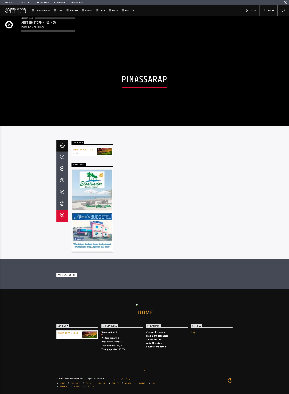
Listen (252, 10)
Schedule (75, 383)
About (128, 383)
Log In (115, 10)
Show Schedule (42, 10)
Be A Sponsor (43, 2)
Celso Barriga (126, 379)
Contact (141, 383)
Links (102, 10)
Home (62, 383)
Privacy (63, 386)
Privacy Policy (77, 2)
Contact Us (25, 2)
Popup (271, 10)
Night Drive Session (83, 150)
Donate (89, 10)
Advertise (60, 2)
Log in (194, 332)
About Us (9, 2)
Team (59, 10)
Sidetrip (74, 10)
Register (129, 10)
